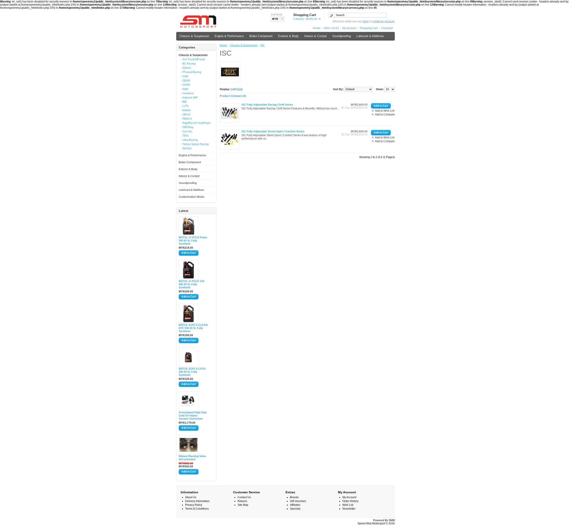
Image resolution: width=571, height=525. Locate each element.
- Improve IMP (189, 97)
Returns (242, 501)
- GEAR (185, 80)
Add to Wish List (384, 110)
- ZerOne (186, 148)
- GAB (184, 76)
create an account (383, 21)
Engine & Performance (229, 36)
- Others (185, 114)
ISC (262, 45)
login (366, 21)
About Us (190, 497)
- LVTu (185, 106)
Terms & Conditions (197, 508)
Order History (350, 501)
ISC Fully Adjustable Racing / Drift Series (267, 104)
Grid (239, 89)
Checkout (387, 28)
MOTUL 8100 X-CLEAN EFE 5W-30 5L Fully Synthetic (193, 328)
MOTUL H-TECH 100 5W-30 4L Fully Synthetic (191, 284)
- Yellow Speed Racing (195, 144)
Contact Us (244, 497)
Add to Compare (385, 114)
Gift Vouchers (298, 501)
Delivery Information (197, 501)
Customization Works (191, 196)
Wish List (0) (331, 28)
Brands (294, 497)
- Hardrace (187, 93)
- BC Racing (188, 63)
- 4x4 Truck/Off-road (193, 59)
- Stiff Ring (187, 127)
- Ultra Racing (189, 140)
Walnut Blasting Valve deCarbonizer (192, 458)
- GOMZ (185, 84)
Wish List (347, 504)
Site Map (243, 504)
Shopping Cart (368, 28)
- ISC (184, 101)
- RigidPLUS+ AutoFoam (196, 123)
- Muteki (185, 110)
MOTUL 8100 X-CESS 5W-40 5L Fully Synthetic (192, 372)
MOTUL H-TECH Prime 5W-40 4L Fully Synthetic (193, 240)
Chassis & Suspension (194, 36)
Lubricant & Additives (370, 36)
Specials (295, 508)
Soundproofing (341, 36)
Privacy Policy (193, 504)
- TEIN (184, 135)
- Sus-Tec (186, 131)
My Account (349, 28)
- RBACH (186, 118)
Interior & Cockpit (315, 36)
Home (316, 28)
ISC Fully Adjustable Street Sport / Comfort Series (273, 131)
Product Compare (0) (233, 96)
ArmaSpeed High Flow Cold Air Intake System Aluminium (193, 415)
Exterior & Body (288, 36)
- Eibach (186, 67)
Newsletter (348, 508)
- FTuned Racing (191, 72)
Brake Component (261, 36)
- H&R (184, 89)
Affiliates (295, 504)
